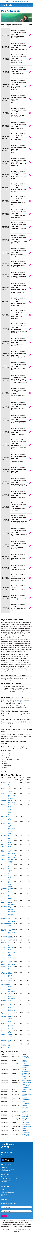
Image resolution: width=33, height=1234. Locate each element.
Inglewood (4, 1013)
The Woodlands (4, 973)
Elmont (3, 841)
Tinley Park (3, 901)
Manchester (4, 1040)
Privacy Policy (4, 1191)
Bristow (3, 835)
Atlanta (3, 793)
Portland (3, 1024)
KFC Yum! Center (9, 944)
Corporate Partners (6, 1177)
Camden (3, 859)
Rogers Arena (10, 1031)
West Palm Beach (3, 962)
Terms (3, 1189)
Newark (3, 865)
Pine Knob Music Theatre (10, 896)
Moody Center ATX (10, 968)
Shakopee (4, 918)
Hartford (3, 881)
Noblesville (4, 923)
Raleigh (3, 804)
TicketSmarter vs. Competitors (9, 1178)
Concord (3, 1017)
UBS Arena (9, 841)
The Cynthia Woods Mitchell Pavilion (10, 975)
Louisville (4, 942)
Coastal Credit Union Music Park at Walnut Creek (10, 809)
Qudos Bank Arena (9, 1045)
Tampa (3, 948)
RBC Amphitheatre (11, 856)
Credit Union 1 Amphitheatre (11, 902)
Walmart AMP (10, 981)
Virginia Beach (3, 822)
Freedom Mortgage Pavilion (10, 861)
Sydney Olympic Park (3, 1045)
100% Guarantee (5, 1170)
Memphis (4, 940)
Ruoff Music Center (9, 925)
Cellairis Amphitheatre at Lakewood (26, 1065)
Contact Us (4, 1167)
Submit (4, 1216)
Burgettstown (5, 869)
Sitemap (3, 1196)
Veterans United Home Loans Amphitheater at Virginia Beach (11, 827)
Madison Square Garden (10, 846)
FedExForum (11, 940)
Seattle (3, 1034)
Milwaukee (4, 906)
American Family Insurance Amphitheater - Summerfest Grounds (11, 911)
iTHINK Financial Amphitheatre (11, 962)
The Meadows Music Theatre (10, 884)
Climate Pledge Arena (10, 1036)
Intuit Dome (9, 1013)
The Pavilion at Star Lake (10, 871)
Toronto (3, 855)
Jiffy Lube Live (9, 837)
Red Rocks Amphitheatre (26, 1057)
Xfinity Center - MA (10, 877)
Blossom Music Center (10, 890)
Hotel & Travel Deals (6, 1180)
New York (2, 845)
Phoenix (3, 993)
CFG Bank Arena (9, 818)
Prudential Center (10, 865)
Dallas (3, 788)
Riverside (4, 936)
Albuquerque (4, 984)
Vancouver (4, 1031)
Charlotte (3, 801)
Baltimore (4, 816)
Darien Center (3, 851)
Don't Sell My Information (7, 1192)
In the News (4, 1181)
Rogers (3, 981)
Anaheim (3, 1000)
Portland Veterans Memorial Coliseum (10, 1026)
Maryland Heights (3, 929)
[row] (16, 34)
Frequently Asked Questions (8, 1169)
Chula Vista (2, 1005)
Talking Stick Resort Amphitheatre (11, 996)
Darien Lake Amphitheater (26, 1098)
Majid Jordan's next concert (20, 702)
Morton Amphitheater (11, 937)
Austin (3, 966)
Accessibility (4, 1194)
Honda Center (9, 1001)
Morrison (3, 783)
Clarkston (4, 894)
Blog (2, 1183)
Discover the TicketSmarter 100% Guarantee (16, 1)
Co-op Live (9, 1041)
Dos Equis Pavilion (10, 789)
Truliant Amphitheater (11, 801)
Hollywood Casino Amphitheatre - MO (11, 931)
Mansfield (4, 876)
